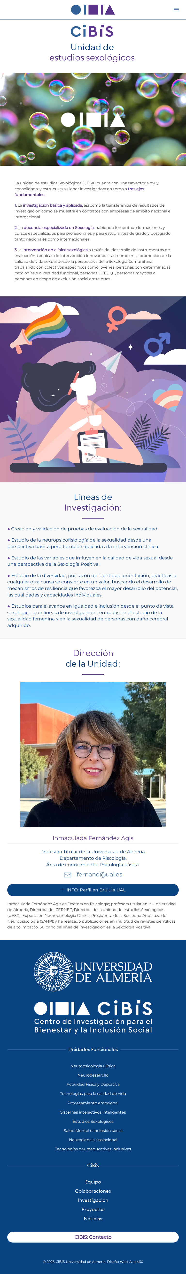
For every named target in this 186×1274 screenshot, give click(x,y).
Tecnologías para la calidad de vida (93, 1093)
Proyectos (93, 1209)
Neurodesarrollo (93, 1075)
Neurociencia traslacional (93, 1140)
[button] (176, 9)
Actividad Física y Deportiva (93, 1084)
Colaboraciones (93, 1191)
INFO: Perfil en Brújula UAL (96, 890)
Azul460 (136, 1261)
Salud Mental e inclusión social (93, 1130)
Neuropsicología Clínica (93, 1066)
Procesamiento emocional (93, 1103)
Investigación (93, 1200)
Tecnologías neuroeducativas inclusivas (93, 1149)
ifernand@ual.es (98, 874)
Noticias (93, 1218)
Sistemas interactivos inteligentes (93, 1112)
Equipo (93, 1182)
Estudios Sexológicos (93, 1121)
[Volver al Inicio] (93, 9)
